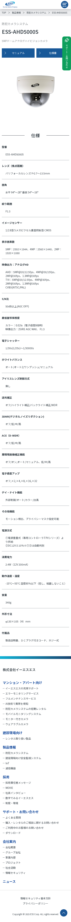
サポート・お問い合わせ (66, 56)
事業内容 (10, 857)
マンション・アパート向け (22, 682)
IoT (7, 763)
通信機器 (10, 768)
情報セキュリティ (15, 873)
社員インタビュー (15, 793)
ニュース (9, 881)
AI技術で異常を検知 (16, 703)
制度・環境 (11, 803)
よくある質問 (13, 817)
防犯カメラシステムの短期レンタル (25, 709)
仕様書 (53, 53)
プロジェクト (13, 862)
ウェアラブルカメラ (16, 724)
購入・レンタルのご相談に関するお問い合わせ (32, 822)
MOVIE (9, 788)
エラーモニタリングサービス (22, 693)
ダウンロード (13, 833)
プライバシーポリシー (35, 903)
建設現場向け (12, 732)
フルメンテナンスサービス (20, 698)
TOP (4, 12)
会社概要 (10, 847)
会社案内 (9, 841)
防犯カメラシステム (36, 12)
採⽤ (6, 776)
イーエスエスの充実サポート (22, 688)
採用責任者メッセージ (18, 782)
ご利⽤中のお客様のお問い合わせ (24, 828)
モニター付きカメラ (16, 719)
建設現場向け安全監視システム (23, 758)
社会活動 (10, 867)
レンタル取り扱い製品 (18, 738)
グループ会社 (13, 852)
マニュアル (18, 53)
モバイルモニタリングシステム (23, 714)
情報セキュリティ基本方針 (35, 898)
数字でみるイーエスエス (19, 798)
